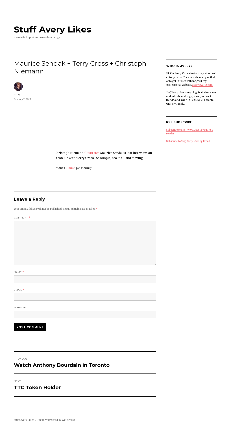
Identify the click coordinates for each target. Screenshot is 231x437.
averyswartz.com (202, 84)
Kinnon (70, 168)
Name (19, 272)
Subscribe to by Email (188, 141)
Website (20, 307)
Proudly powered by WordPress (56, 419)
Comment (22, 217)
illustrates (91, 153)
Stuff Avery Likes (52, 29)
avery (17, 94)
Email (19, 289)
